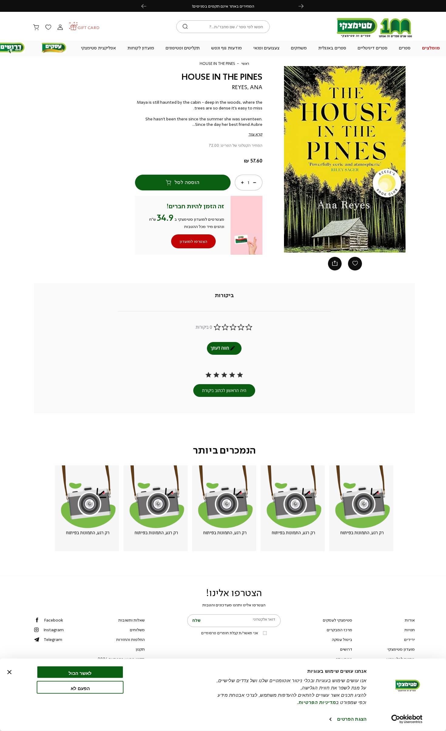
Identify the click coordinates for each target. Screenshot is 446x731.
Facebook (53, 620)
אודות (410, 620)
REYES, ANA (247, 87)
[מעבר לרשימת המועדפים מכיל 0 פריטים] (48, 27)
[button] (431, 48)
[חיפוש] (185, 26)
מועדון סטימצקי (401, 649)
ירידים (409, 639)
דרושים (346, 649)
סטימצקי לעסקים (337, 620)
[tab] (224, 295)
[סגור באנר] (9, 672)
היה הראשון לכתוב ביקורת (224, 390)
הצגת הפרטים (352, 719)
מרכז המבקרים (339, 629)
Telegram (53, 639)
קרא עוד (255, 134)
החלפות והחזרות (130, 639)
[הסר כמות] (254, 182)
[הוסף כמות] (242, 182)
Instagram (53, 629)
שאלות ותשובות (131, 620)
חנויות (409, 629)
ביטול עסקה (342, 639)
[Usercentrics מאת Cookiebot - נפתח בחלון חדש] (407, 719)
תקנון (140, 649)
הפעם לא (80, 688)
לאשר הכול (80, 673)
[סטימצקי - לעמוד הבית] (374, 37)
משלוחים (137, 629)
